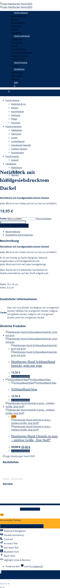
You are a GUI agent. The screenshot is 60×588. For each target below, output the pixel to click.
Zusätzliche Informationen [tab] (19, 234)
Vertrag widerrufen (30, 509)
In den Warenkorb (14, 225)
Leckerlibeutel (18, 141)
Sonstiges (15, 122)
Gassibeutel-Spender (21, 145)
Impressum (9, 468)
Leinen (14, 137)
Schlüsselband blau (24, 389)
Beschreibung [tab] (13, 231)
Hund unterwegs (13, 126)
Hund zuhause (12, 100)
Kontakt (7, 493)
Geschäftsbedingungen (15, 474)
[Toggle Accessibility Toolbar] (2, 514)
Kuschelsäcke (17, 111)
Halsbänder (16, 130)
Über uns (8, 489)
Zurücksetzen (44, 218)
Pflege (14, 119)
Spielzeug (15, 115)
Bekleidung (16, 167)
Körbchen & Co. (18, 104)
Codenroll (37, 566)
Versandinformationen (15, 496)
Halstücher (16, 133)
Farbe (3, 218)
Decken (14, 107)
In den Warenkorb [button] (20, 376)
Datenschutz (9, 471)
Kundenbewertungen (14, 499)
